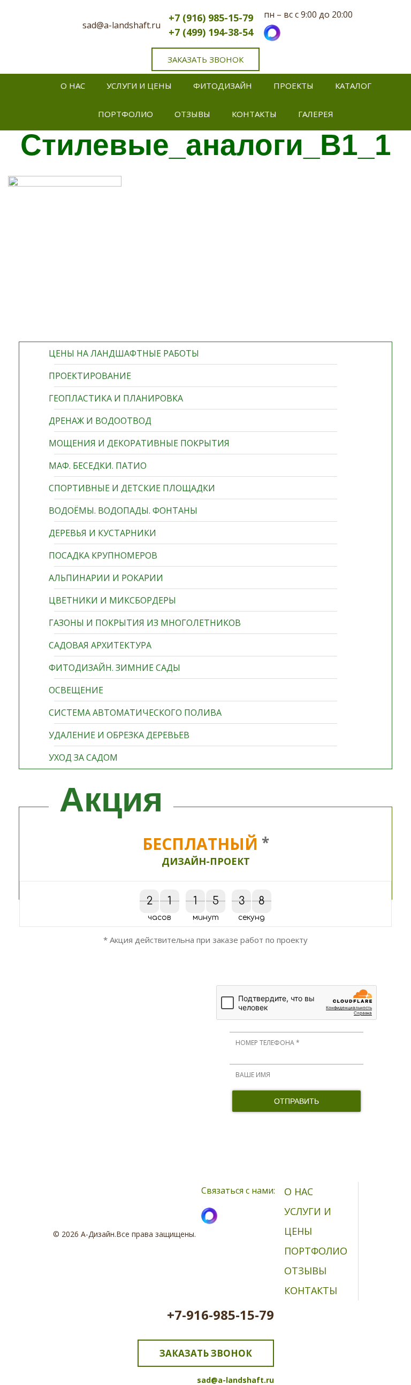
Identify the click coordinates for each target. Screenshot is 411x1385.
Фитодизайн (222, 85)
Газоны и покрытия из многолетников (145, 623)
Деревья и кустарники (102, 533)
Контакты (254, 114)
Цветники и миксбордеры (112, 600)
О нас (72, 85)
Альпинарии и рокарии (106, 578)
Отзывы (192, 114)
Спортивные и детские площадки (132, 488)
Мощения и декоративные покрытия (139, 443)
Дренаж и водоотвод (100, 421)
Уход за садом (83, 757)
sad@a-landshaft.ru (121, 25)
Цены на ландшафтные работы (124, 353)
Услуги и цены (139, 85)
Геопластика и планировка (116, 398)
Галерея (315, 114)
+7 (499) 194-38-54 (211, 32)
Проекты (293, 85)
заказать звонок (205, 59)
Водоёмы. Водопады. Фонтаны (123, 510)
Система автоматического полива (135, 712)
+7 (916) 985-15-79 (211, 17)
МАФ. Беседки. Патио (98, 465)
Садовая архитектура (100, 645)
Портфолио (125, 114)
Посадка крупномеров (103, 555)
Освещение (76, 690)
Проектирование (90, 376)
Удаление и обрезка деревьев (119, 735)
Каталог (353, 85)
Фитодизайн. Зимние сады (114, 668)
